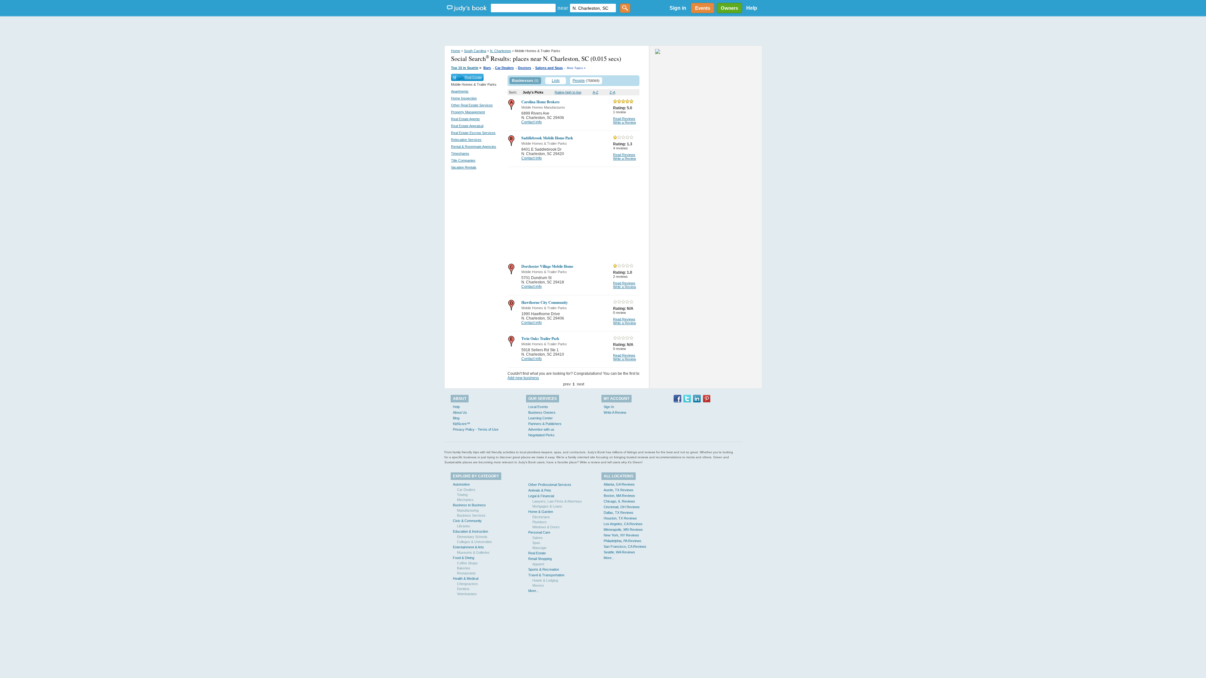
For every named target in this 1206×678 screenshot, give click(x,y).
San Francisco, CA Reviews (625, 546)
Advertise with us (541, 429)
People (579, 80)
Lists (556, 80)
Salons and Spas (549, 68)
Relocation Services (466, 140)
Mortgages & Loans (547, 506)
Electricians (541, 517)
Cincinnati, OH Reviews (622, 507)
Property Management (468, 112)
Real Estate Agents (465, 119)
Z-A (612, 92)
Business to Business (469, 505)
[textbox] (523, 8)
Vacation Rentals (463, 167)
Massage (539, 548)
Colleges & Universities (474, 542)
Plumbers (539, 522)
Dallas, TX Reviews (618, 512)
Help (751, 8)
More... (533, 591)
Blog (456, 418)
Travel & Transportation (546, 575)
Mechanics (465, 500)
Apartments (460, 91)
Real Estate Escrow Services (473, 133)
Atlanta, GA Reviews (619, 484)
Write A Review (615, 412)
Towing (462, 495)
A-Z (595, 92)
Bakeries (463, 568)
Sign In (609, 407)
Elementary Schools (472, 537)
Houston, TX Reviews (620, 518)
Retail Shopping (540, 559)
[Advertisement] (603, 31)
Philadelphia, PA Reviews (622, 541)
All (454, 77)
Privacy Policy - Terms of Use (475, 429)
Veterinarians (467, 594)
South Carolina (475, 51)
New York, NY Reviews (621, 535)
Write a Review (624, 122)
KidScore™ (461, 424)
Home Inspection (464, 98)
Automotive (461, 484)
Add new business (523, 378)
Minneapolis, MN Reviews (623, 529)
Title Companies (463, 160)
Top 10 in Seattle (464, 68)
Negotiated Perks (541, 435)
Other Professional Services (549, 485)
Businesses (522, 80)
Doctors (524, 68)
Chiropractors (467, 584)
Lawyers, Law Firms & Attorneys (557, 501)
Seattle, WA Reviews (619, 552)
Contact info (531, 122)
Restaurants (466, 573)
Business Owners (542, 412)
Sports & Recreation (543, 569)
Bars (487, 68)
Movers (538, 585)
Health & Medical (465, 578)
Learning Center (540, 418)
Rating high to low (568, 92)
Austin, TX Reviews (618, 490)
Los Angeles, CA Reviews (623, 524)
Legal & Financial (541, 496)
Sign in (678, 8)
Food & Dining (463, 558)
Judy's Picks (533, 92)
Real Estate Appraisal (467, 126)
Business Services (471, 515)
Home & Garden (540, 512)
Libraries (463, 526)
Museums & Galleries (473, 552)
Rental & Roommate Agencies (473, 146)
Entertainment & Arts (468, 547)
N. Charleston (500, 51)
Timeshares (460, 153)
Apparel (538, 564)
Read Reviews (624, 119)
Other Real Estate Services (472, 105)
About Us (460, 412)
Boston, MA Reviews (619, 496)
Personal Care (539, 532)
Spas (536, 543)
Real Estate (473, 77)
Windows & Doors (546, 527)
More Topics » (576, 68)
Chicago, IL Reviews (619, 501)
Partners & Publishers (545, 424)
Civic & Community (467, 521)
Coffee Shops (467, 563)
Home (455, 51)
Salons (537, 538)
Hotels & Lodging (545, 580)
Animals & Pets (539, 490)
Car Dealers (504, 68)
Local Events (538, 407)
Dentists (463, 589)
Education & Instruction (470, 531)
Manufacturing (468, 510)
